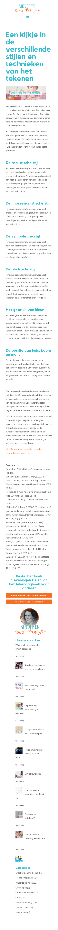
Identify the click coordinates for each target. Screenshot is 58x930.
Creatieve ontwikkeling (26, 872)
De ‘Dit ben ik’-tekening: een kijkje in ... (30, 838)
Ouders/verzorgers (24, 892)
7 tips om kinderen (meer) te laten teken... (29, 753)
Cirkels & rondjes (33, 773)
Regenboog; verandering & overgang (26, 709)
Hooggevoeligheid (24, 877)
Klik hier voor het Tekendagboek (29, 602)
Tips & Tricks (21, 907)
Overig (18, 897)
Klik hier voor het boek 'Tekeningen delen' (29, 595)
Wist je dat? (21, 912)
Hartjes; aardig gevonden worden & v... (29, 794)
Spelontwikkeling (23, 902)
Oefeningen (21, 887)
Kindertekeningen (24, 882)
